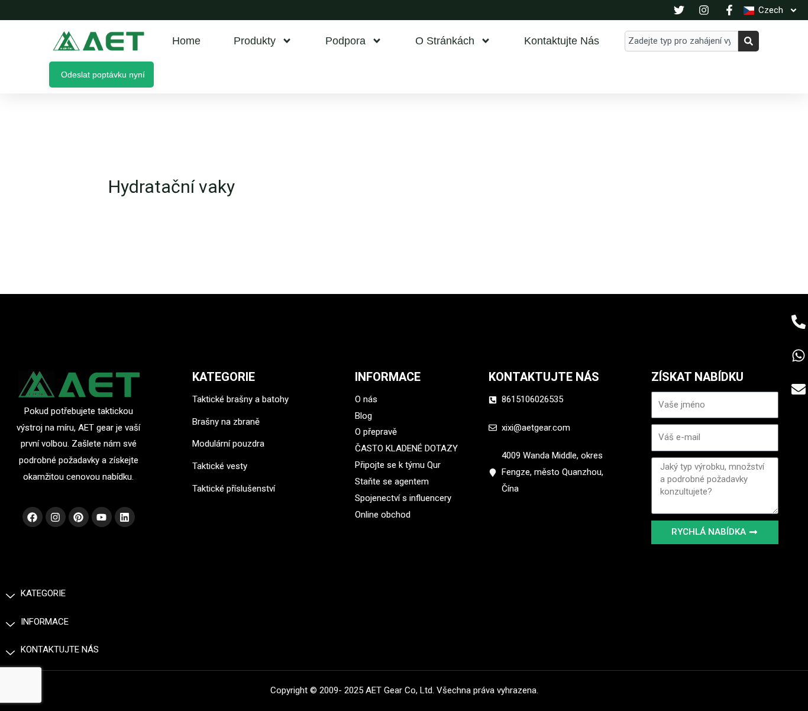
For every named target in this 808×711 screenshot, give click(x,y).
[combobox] (681, 41)
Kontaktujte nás (561, 41)
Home (186, 41)
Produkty (255, 41)
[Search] (748, 41)
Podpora (345, 41)
